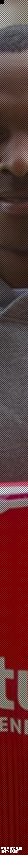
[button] (2, 2)
